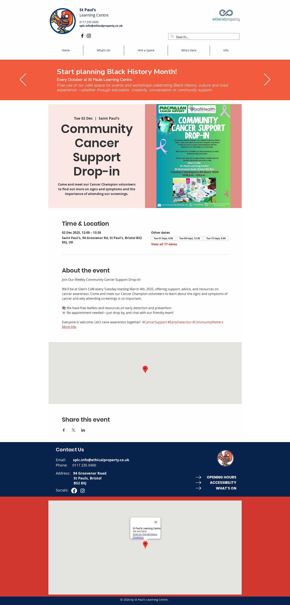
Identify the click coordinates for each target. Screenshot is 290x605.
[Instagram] (89, 36)
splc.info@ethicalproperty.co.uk (101, 26)
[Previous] (23, 79)
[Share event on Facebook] (64, 430)
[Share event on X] (73, 430)
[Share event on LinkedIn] (83, 430)
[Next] (267, 79)
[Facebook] (82, 36)
